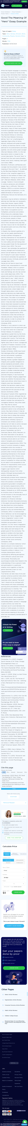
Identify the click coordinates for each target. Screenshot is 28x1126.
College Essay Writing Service (8, 1043)
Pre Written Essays (6, 1057)
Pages (4, 880)
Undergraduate (19, 860)
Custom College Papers (7, 1054)
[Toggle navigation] (26, 5)
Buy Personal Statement (7, 1051)
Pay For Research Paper (7, 1034)
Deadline (5, 874)
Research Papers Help (6, 1037)
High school (8, 860)
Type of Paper (6, 867)
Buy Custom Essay (6, 1040)
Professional (20, 862)
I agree (24, 1124)
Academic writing (7, 854)
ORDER (24, 1)
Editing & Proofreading (14, 854)
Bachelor (8, 862)
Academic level (6, 857)
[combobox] (14, 870)
